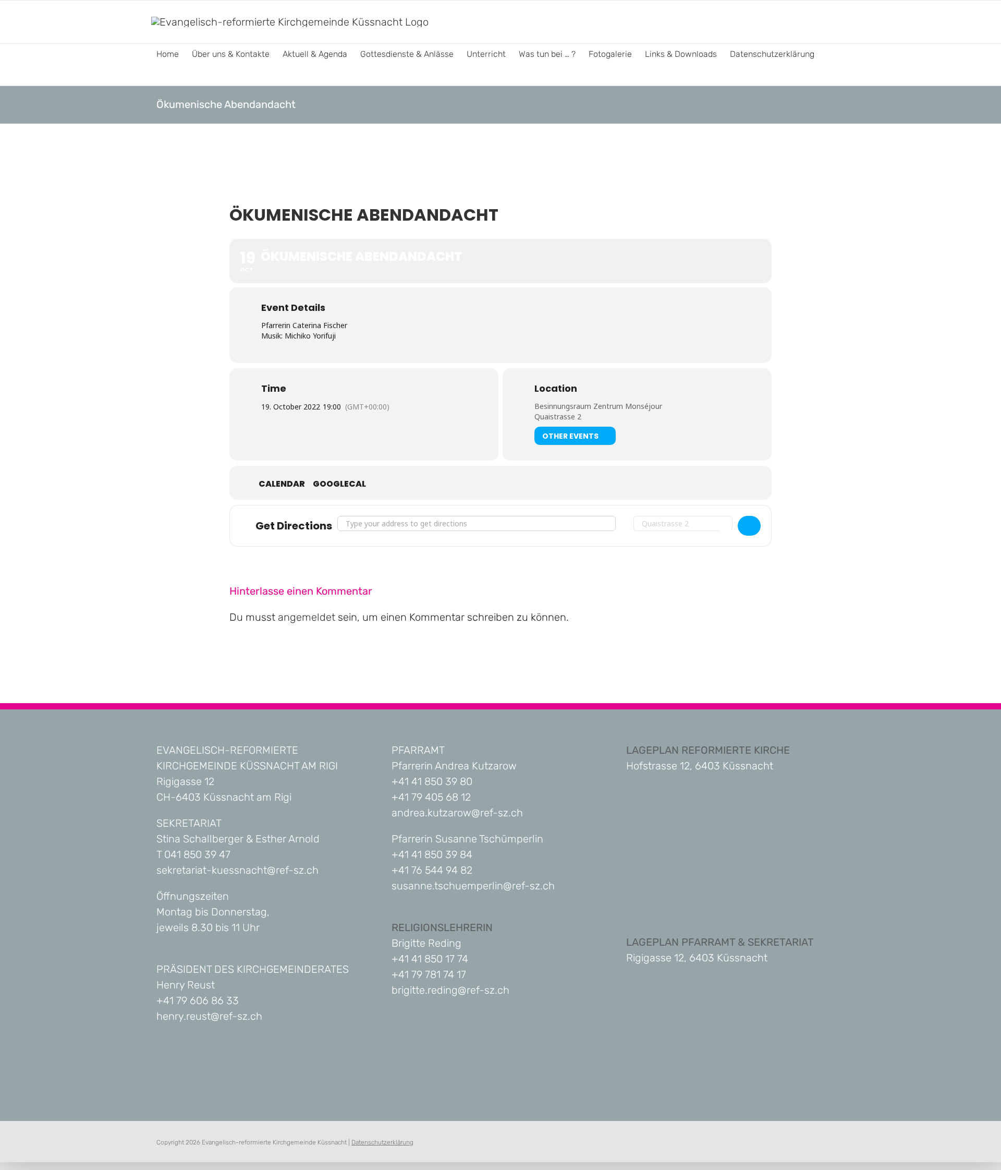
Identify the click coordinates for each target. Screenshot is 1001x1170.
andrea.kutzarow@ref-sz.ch (457, 812)
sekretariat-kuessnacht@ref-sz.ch (237, 870)
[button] (159, 75)
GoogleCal (339, 484)
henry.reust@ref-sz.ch (209, 1016)
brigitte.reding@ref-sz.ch (450, 990)
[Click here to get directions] (749, 526)
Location (555, 388)
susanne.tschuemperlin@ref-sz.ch (473, 885)
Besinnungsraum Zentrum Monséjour (598, 406)
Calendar (282, 484)
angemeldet (306, 617)
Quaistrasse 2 (557, 416)
